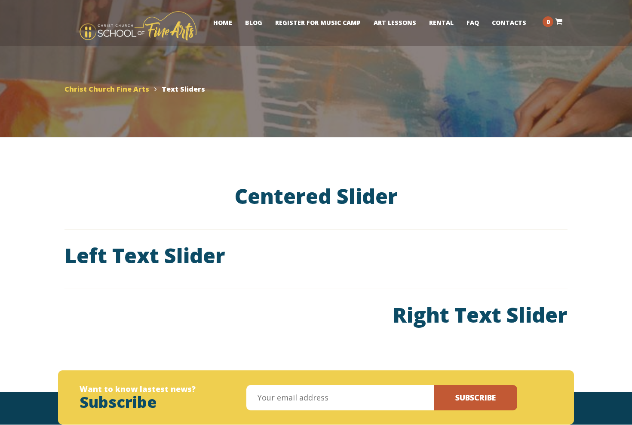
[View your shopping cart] (558, 21)
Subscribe (475, 397)
